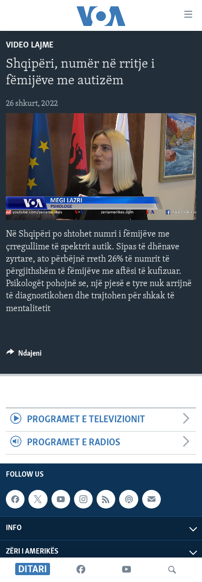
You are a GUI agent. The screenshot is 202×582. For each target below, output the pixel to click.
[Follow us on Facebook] (15, 499)
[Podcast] (128, 499)
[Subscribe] (151, 499)
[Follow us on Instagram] (83, 499)
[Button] (24, 355)
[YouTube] (126, 570)
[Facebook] (81, 570)
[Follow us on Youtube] (60, 499)
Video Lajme (29, 45)
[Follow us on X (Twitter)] (37, 499)
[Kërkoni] (172, 570)
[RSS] (106, 499)
